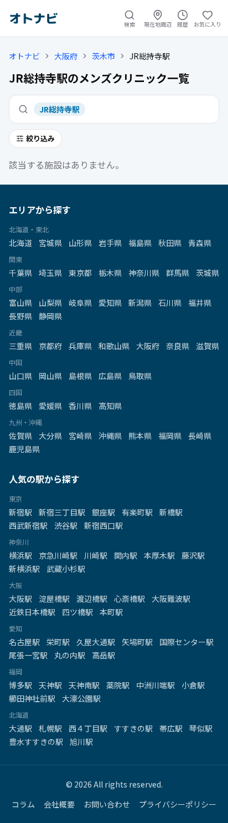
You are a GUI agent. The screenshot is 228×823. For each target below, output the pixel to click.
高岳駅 (103, 655)
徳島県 (20, 405)
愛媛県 (50, 405)
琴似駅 (201, 728)
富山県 (20, 302)
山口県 (20, 375)
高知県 (110, 405)
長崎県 (199, 435)
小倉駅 (193, 685)
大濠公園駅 (81, 698)
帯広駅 (171, 728)
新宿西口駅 (103, 525)
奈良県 (177, 345)
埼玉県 (50, 272)
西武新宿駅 (28, 525)
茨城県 (207, 272)
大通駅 (20, 728)
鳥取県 (140, 375)
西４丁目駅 (88, 728)
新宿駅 (20, 512)
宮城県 (50, 242)
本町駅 (111, 611)
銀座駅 (103, 512)
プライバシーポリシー (177, 804)
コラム (23, 804)
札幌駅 (50, 728)
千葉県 (20, 272)
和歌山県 (114, 345)
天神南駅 (84, 685)
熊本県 (140, 435)
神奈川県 (143, 272)
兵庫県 (80, 345)
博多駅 (20, 685)
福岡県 (170, 435)
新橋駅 (171, 512)
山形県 (80, 242)
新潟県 (140, 302)
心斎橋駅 (129, 598)
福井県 (199, 302)
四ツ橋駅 (77, 611)
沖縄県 (110, 435)
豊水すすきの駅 (36, 741)
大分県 (50, 435)
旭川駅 (81, 741)
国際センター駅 (186, 641)
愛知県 (110, 302)
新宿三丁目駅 (62, 512)
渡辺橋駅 (91, 598)
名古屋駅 (24, 641)
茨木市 (103, 56)
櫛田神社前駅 (32, 698)
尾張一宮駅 (28, 655)
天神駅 (50, 685)
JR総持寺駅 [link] (149, 56)
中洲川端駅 (155, 685)
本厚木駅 (159, 555)
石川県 (170, 302)
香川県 (80, 405)
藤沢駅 (193, 555)
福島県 (140, 242)
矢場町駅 (137, 641)
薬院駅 (117, 685)
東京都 (80, 272)
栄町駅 (58, 641)
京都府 (50, 345)
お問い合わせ (107, 804)
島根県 (80, 375)
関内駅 (125, 555)
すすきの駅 (133, 728)
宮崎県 (80, 435)
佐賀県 (20, 435)
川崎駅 (95, 555)
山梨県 (50, 302)
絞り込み (40, 138)
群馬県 (177, 272)
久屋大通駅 (95, 641)
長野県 (20, 315)
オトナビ (24, 56)
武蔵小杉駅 (65, 568)
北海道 (20, 242)
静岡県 (50, 315)
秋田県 (170, 242)
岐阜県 (80, 302)
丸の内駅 (69, 655)
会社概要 (59, 804)
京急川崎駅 (58, 555)
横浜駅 (20, 555)
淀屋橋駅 (54, 598)
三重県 (20, 345)
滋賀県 (207, 345)
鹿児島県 (24, 448)
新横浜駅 (24, 568)
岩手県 (110, 242)
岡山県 (50, 375)
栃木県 (110, 272)
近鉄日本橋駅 (32, 611)
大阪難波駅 (171, 598)
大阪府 (65, 56)
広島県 (110, 375)
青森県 (199, 242)
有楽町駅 (137, 512)
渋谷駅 (65, 525)
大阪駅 (20, 598)
